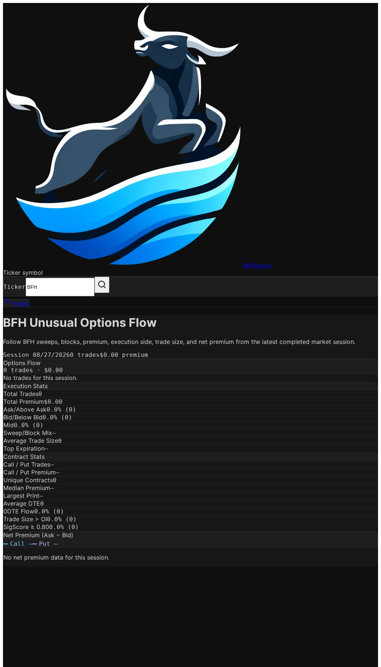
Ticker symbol (23, 272)
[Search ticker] (102, 285)
